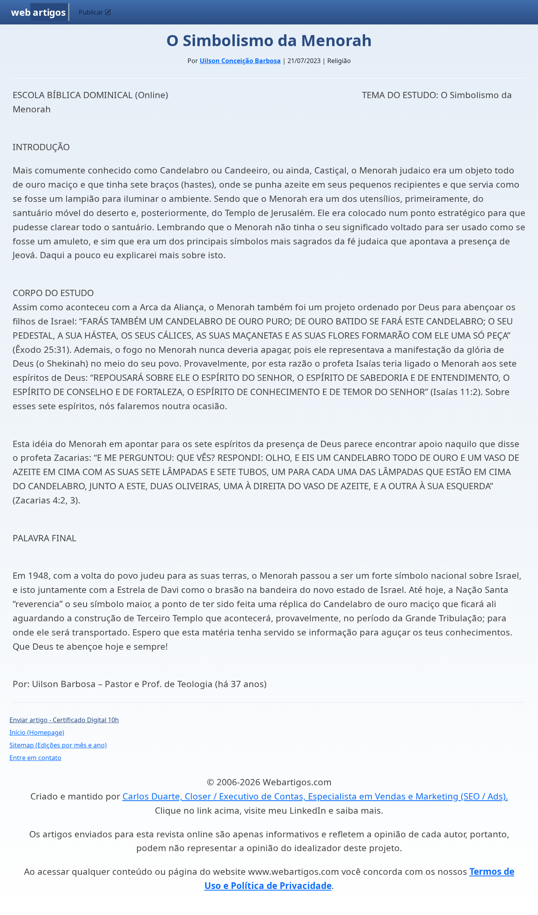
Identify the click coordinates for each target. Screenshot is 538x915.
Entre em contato (35, 757)
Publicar (92, 12)
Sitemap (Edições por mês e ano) (58, 745)
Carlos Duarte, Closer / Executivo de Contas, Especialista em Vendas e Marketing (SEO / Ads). (315, 796)
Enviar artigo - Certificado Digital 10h (64, 720)
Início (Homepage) (36, 732)
